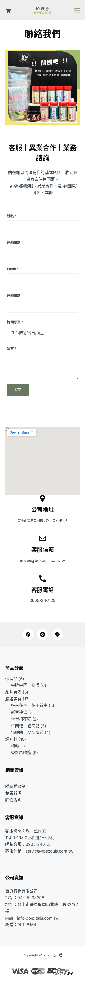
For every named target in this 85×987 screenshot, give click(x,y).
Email (13, 269)
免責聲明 (13, 793)
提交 (18, 390)
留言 (12, 348)
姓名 (12, 216)
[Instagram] (42, 634)
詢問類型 (15, 322)
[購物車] (8, 10)
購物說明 (13, 800)
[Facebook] (28, 634)
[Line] (57, 634)
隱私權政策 (15, 786)
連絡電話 (15, 242)
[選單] (77, 10)
